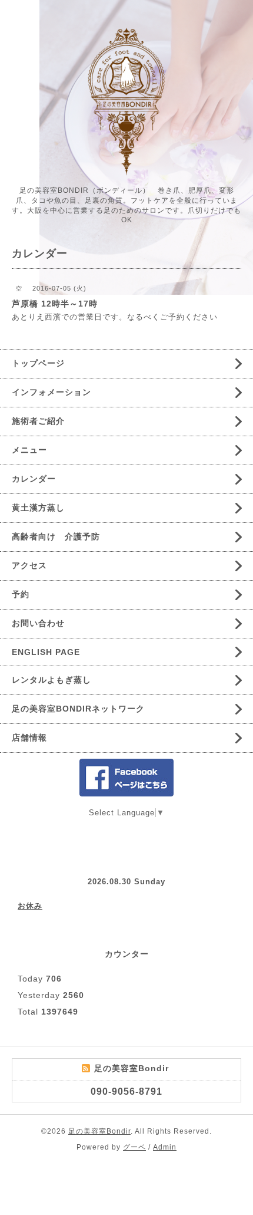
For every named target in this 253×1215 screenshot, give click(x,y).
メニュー (29, 450)
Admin (165, 1147)
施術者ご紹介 (38, 421)
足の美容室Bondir (99, 1131)
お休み (30, 905)
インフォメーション (51, 392)
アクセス (29, 565)
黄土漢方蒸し (38, 507)
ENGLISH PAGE (46, 652)
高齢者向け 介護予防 (56, 536)
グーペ (134, 1147)
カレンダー (34, 478)
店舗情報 (29, 737)
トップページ (38, 363)
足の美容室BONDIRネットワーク (78, 708)
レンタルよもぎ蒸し (51, 679)
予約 (20, 594)
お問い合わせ (38, 623)
